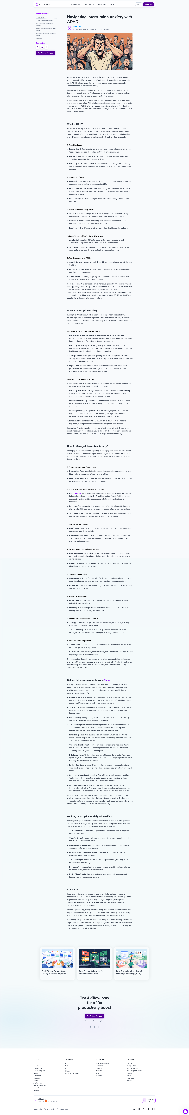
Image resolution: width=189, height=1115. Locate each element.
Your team (98, 1075)
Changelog (37, 1075)
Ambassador (68, 1076)
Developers (99, 1066)
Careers (129, 1073)
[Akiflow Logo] (43, 4)
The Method (37, 1068)
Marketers (98, 1071)
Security (129, 1075)
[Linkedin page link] (134, 1109)
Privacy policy (130, 1066)
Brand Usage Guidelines (134, 1071)
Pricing (35, 1073)
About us (129, 1063)
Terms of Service (132, 1068)
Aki (34, 1063)
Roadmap (36, 1078)
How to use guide (39, 1071)
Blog (65, 1063)
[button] (185, 1111)
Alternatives (37, 1088)
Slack (66, 1066)
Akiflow (107, 680)
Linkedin (67, 1071)
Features (36, 1080)
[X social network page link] (79, 1068)
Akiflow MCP (37, 1066)
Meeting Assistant (39, 1085)
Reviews (36, 1090)
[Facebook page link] (148, 1109)
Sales (97, 1073)
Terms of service (49, 1109)
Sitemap (129, 1080)
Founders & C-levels (102, 1063)
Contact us (130, 1078)
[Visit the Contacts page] (153, 1109)
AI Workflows (37, 1083)
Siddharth (77, 27)
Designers (98, 1068)
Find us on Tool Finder (71, 1073)
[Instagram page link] (139, 1109)
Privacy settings (62, 1109)
